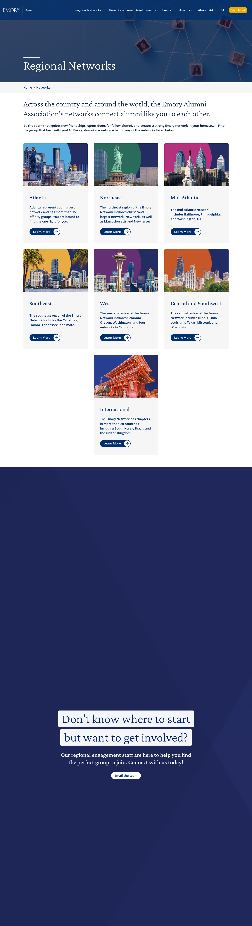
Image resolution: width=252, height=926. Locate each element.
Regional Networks (88, 10)
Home (27, 87)
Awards (184, 10)
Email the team (126, 775)
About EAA (205, 10)
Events (166, 10)
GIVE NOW (238, 10)
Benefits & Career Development (131, 10)
